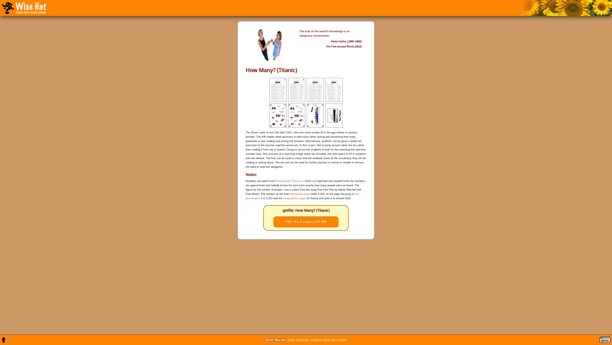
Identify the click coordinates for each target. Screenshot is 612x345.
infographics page (294, 198)
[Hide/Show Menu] (8, 8)
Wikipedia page (300, 193)
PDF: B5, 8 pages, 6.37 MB (305, 221)
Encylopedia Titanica (288, 181)
